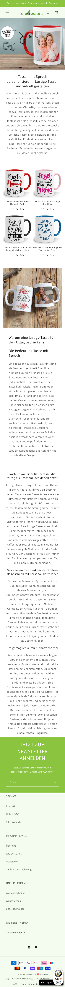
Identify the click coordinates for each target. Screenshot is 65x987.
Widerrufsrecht (43, 978)
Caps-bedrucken (15, 908)
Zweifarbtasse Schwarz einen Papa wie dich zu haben (17, 248)
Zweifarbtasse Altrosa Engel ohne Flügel (47, 203)
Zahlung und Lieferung (19, 869)
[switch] (58, 982)
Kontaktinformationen (31, 984)
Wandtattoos (13, 901)
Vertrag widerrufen (51, 982)
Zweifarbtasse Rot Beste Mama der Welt (17, 203)
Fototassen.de (29, 974)
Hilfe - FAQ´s (13, 814)
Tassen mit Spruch (16, 932)
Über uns (11, 845)
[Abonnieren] (55, 782)
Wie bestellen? (14, 853)
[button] (7, 13)
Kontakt (10, 806)
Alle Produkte (13, 822)
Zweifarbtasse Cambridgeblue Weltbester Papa (47, 248)
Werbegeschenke (15, 893)
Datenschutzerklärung (22, 978)
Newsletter (12, 861)
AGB (15, 984)
